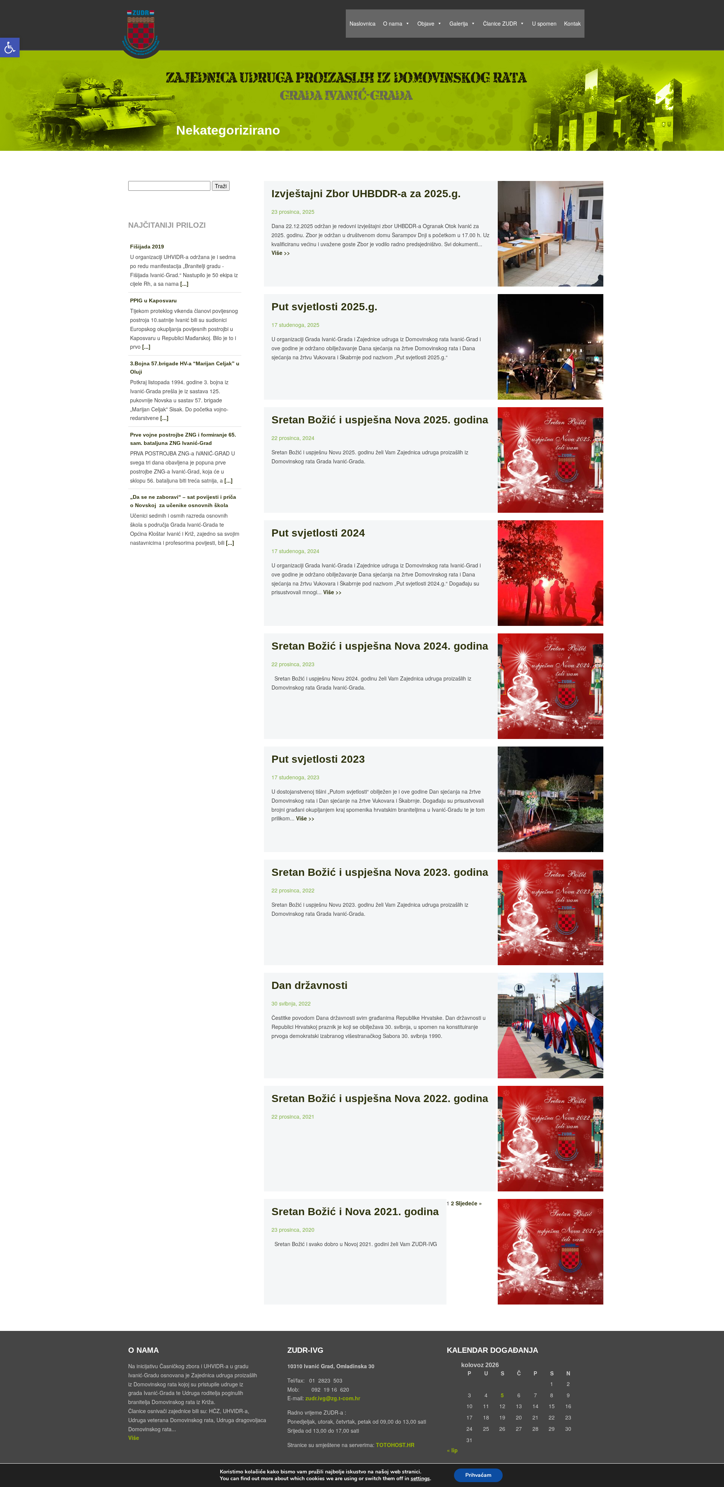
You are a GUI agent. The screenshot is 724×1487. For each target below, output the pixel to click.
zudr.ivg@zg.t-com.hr (332, 1398)
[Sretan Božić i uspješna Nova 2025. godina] (550, 508)
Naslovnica (363, 23)
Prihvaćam (478, 1475)
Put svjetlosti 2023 (318, 759)
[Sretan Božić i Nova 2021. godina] (550, 1299)
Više (133, 1437)
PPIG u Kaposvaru (153, 300)
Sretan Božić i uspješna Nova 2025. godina (380, 420)
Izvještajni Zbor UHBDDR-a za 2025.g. (366, 193)
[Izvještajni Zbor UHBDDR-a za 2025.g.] (550, 281)
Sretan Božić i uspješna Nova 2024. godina (380, 646)
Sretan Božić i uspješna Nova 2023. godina (380, 872)
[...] (184, 283)
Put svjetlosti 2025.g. (324, 307)
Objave (425, 23)
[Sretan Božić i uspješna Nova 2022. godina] (550, 1186)
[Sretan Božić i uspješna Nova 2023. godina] (550, 960)
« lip (452, 1450)
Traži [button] (221, 186)
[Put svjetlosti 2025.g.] (550, 395)
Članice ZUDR (500, 23)
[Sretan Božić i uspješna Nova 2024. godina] (550, 734)
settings (420, 1478)
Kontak (572, 23)
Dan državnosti (310, 985)
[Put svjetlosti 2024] (550, 621)
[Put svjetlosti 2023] (550, 847)
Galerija (458, 23)
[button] (10, 47)
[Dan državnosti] (550, 1073)
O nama (392, 23)
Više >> (281, 252)
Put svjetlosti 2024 (318, 533)
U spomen (544, 23)
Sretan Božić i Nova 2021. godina (355, 1211)
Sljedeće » (469, 1203)
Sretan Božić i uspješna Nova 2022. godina (380, 1098)
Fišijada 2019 (147, 247)
